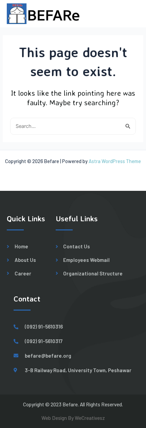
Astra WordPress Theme (115, 161)
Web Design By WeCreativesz (73, 418)
